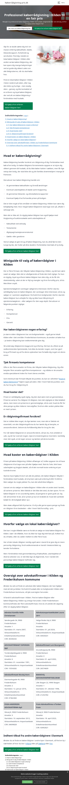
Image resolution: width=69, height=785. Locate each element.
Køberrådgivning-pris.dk (16, 2)
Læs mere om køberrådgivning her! (19, 28)
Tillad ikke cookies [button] (40, 781)
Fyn (51, 743)
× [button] (67, 772)
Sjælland (41, 743)
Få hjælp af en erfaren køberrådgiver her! (48, 28)
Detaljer (52, 778)
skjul (25, 116)
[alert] (34, 778)
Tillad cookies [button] (27, 781)
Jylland (28, 743)
